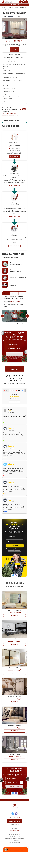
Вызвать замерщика (14, 185)
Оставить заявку (14, 156)
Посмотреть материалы (14, 369)
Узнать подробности (24, 109)
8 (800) (14, 817)
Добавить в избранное (14, 834)
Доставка (14, 293)
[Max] (16, 575)
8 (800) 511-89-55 (15, 146)
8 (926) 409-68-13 (15, 150)
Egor (9, 445)
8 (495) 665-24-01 (15, 148)
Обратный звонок (14, 821)
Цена (5, 293)
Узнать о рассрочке (14, 216)
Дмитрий (10, 498)
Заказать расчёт (14, 49)
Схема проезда (14, 830)
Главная (4, 7)
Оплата (22, 293)
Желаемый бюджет (15, 348)
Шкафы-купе (13, 7)
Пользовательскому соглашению (11, 358)
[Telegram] (13, 575)
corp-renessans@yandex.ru (14, 824)
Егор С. (9, 463)
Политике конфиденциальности (15, 357)
